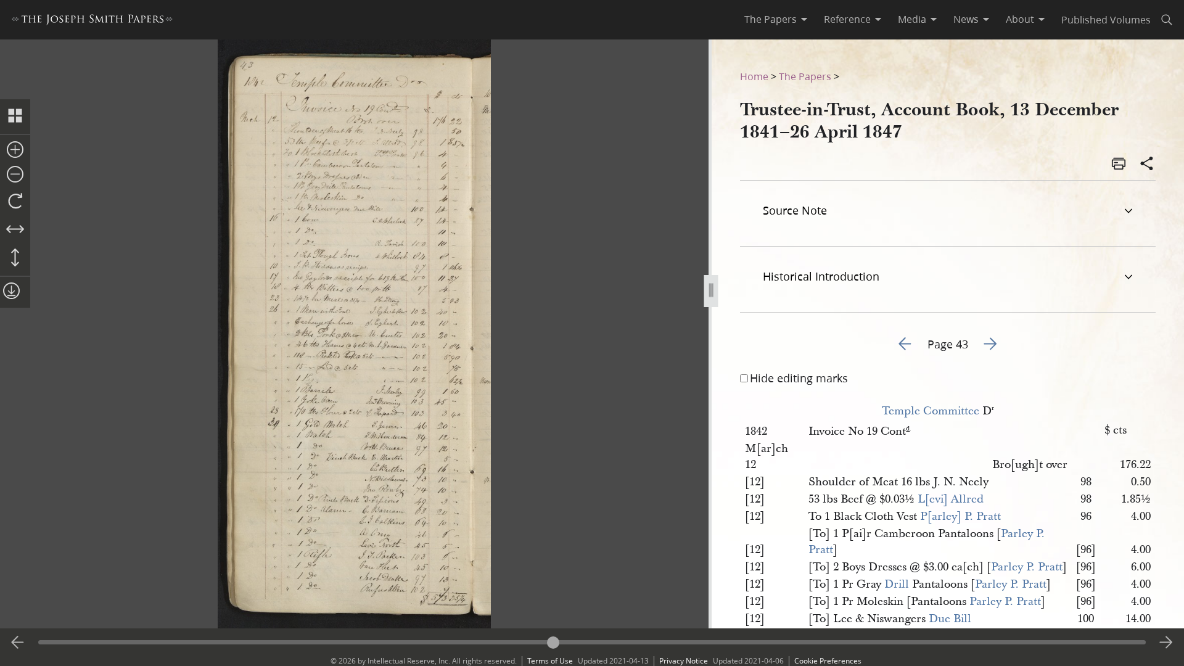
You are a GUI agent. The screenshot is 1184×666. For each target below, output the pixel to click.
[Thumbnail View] (15, 116)
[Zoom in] (15, 150)
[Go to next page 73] (1166, 642)
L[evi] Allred (951, 499)
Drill (896, 584)
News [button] (966, 19)
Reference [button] (847, 19)
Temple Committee (930, 411)
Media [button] (912, 19)
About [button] (1020, 19)
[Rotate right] (15, 201)
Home (754, 76)
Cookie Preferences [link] (827, 661)
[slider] (591, 642)
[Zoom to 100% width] (15, 230)
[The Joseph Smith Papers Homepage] (92, 21)
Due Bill (950, 619)
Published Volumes (1106, 19)
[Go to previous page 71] (18, 642)
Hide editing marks (799, 378)
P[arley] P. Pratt (960, 516)
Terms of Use (550, 661)
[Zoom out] (15, 175)
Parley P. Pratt (1027, 567)
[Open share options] (1147, 165)
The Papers (805, 76)
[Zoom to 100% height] (15, 258)
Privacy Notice (683, 661)
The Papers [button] (770, 19)
